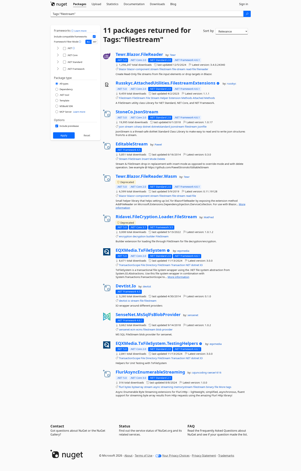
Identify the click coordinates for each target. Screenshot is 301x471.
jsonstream (177, 126)
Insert (145, 159)
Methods (186, 98)
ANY (94, 42)
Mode (153, 159)
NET (188, 265)
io (129, 300)
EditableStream (132, 144)
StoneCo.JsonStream (137, 112)
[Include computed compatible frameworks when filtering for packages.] (94, 36)
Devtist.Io (126, 286)
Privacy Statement (204, 455)
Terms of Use (143, 455)
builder (150, 236)
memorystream (183, 387)
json (121, 126)
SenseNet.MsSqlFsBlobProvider (148, 314)
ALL (88, 42)
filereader (202, 69)
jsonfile (202, 126)
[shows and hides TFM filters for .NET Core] (58, 55)
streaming (167, 387)
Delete (161, 159)
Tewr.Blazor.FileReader (139, 54)
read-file (191, 69)
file (142, 300)
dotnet (147, 126)
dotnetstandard (160, 126)
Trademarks (226, 455)
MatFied (209, 217)
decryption (139, 236)
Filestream (125, 98)
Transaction (178, 265)
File (148, 98)
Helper (164, 98)
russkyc (231, 83)
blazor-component (138, 69)
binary (210, 387)
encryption (125, 236)
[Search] (247, 14)
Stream (155, 98)
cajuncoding (199, 372)
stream (154, 69)
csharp (138, 126)
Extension (175, 98)
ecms (139, 329)
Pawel (158, 144)
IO (201, 265)
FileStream (138, 98)
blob (158, 329)
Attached (198, 98)
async (156, 387)
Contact (57, 426)
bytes (128, 387)
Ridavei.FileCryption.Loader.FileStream (156, 217)
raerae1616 (214, 372)
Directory (151, 265)
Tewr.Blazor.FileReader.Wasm (146, 176)
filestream (165, 69)
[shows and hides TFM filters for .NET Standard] (58, 62)
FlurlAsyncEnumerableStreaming (150, 372)
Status (124, 426)
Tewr (173, 55)
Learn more (80, 30)
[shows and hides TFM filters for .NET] (58, 48)
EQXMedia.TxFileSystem (141, 250)
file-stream (178, 69)
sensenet (192, 315)
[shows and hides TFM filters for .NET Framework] (58, 69)
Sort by (208, 31)
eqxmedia (183, 250)
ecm (132, 329)
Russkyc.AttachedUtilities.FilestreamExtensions (165, 83)
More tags (225, 387)
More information (178, 277)
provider (167, 329)
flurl (121, 387)
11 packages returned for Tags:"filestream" (147, 35)
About (128, 455)
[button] (72, 31)
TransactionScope (129, 265)
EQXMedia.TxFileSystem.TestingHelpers (157, 343)
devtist (147, 286)
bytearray (137, 387)
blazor (123, 69)
